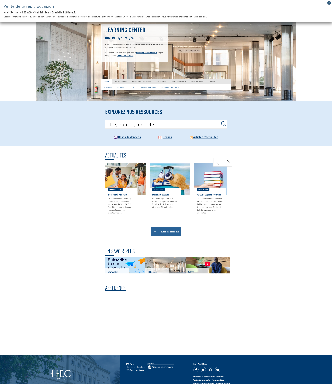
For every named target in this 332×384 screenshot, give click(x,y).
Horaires (120, 87)
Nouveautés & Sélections (141, 81)
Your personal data (218, 380)
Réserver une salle (148, 87)
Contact (132, 87)
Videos (191, 272)
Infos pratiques (197, 81)
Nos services (161, 81)
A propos (212, 81)
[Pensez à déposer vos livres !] (214, 178)
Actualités (107, 87)
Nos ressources (121, 81)
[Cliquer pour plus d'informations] (166, 326)
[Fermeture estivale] (170, 178)
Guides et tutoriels (179, 81)
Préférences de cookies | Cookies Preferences (208, 376)
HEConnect (152, 272)
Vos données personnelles (201, 380)
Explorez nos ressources (133, 111)
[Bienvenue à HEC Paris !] (125, 178)
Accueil (106, 81)
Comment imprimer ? (170, 87)
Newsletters (113, 272)
